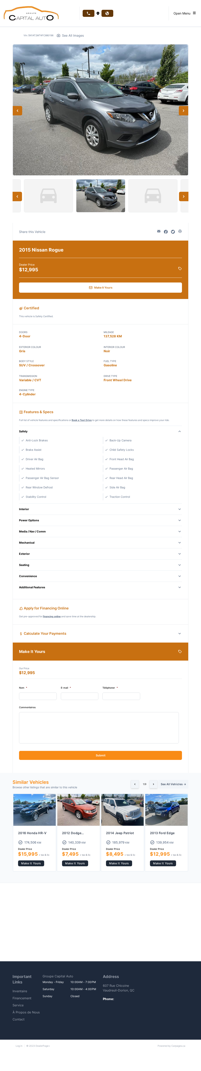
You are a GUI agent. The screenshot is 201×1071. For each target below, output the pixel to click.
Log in (19, 1045)
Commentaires (27, 707)
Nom (23, 687)
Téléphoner (110, 687)
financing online (52, 616)
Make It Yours (31, 863)
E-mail (66, 687)
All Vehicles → (173, 784)
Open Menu (183, 13)
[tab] (70, 976)
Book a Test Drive (82, 420)
